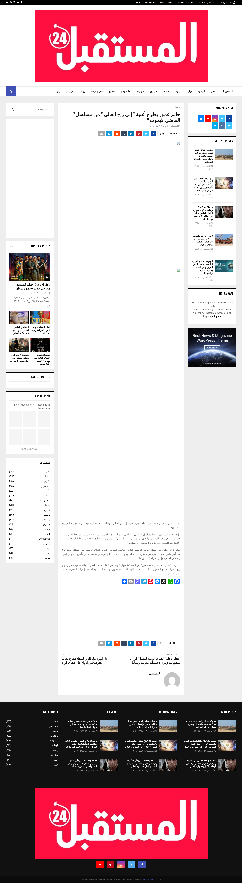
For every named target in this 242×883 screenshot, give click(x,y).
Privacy (162, 2)
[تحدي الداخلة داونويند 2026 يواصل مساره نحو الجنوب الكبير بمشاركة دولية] (224, 240)
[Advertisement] (121, 610)
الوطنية (201, 91)
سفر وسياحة (97, 91)
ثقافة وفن (126, 91)
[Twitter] (131, 864)
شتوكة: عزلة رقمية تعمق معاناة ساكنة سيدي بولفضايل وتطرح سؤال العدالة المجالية (203, 156)
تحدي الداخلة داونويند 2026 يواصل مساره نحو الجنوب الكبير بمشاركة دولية (203, 240)
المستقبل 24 (227, 91)
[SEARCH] (12, 109)
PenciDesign (147, 880)
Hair (48, 534)
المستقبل (174, 126)
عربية (178, 91)
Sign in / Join (184, 2)
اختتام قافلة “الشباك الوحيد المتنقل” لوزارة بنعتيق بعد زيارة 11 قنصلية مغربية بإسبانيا (154, 660)
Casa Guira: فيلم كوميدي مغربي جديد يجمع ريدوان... (32, 286)
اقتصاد (167, 91)
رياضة (82, 91)
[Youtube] (100, 864)
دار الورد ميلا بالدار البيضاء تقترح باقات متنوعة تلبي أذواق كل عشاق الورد (84, 660)
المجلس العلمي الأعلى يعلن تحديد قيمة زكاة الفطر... (20, 330)
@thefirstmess (29, 449)
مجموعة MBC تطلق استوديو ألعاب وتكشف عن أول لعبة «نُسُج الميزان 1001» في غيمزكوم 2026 (203, 184)
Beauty (46, 529)
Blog (170, 2)
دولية (189, 91)
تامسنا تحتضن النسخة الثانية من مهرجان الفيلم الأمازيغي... (42, 359)
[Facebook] (142, 864)
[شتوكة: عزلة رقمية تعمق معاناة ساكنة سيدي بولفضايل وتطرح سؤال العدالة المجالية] (224, 154)
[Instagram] (121, 864)
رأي (58, 91)
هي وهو (69, 91)
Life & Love (44, 538)
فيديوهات (45, 510)
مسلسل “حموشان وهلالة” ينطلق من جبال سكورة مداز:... (19, 358)
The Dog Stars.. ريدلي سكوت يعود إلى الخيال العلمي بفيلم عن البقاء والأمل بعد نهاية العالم (202, 213)
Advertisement (149, 2)
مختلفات (46, 519)
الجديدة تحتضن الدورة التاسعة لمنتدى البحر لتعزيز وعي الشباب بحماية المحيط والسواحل (202, 267)
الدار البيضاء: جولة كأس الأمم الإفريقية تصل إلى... (41, 330)
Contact (136, 2)
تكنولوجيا (154, 91)
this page (217, 316)
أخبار (213, 91)
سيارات (140, 91)
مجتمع (112, 91)
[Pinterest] (110, 864)
